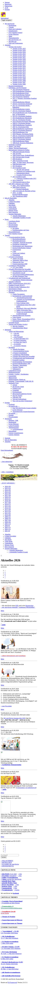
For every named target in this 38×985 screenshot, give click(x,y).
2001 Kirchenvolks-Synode (20, 157)
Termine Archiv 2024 (19, 52)
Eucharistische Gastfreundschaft (22, 296)
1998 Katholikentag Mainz (20, 141)
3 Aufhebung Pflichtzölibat (17, 265)
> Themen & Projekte (8, 916)
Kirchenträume (17, 392)
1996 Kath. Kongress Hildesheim (22, 143)
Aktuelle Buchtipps (18, 349)
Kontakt (7, 9)
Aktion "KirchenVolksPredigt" (18, 148)
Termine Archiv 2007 (19, 82)
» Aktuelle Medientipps (16, 550)
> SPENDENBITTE (7, 866)
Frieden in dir (16, 388)
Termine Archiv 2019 (19, 61)
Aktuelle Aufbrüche (15, 282)
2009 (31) (8, 517)
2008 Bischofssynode (19, 164)
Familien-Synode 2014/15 (17, 285)
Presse (7, 219)
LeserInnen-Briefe (14, 221)
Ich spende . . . (13, 413)
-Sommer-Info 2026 (14, 718)
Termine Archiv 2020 (19, 59)
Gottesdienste (13, 209)
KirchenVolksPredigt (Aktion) (21, 248)
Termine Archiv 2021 (19, 57)
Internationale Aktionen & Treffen (19, 150)
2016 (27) (8, 504)
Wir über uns (12, 41)
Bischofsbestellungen (19, 239)
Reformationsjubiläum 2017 (21, 321)
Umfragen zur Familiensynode (25, 171)
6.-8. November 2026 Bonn (10, 932)
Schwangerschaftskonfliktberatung (23, 274)
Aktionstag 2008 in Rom (20, 260)
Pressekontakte (13, 225)
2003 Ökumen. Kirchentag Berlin (22, 134)
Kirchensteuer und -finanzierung (22, 246)
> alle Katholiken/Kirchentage (10, 976)
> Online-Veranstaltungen (9, 877)
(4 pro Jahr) (9, 874)
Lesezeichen (12, 376)
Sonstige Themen (17, 367)
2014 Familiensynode (19, 168)
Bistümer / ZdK (13, 420)
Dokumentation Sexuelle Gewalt (22, 271)
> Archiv (16, 890)
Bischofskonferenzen (18, 241)
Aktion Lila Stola (17, 258)
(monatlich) (8, 876)
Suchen (4, 857)
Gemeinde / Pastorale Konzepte (22, 242)
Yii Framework (12, 982)
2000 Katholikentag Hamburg (21, 137)
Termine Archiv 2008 (19, 80)
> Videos (4, 879)
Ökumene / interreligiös (19, 365)
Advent (14, 385)
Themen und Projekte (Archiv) (18, 324)
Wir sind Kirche (9, 24)
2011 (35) (8, 513)
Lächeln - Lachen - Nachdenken (18, 374)
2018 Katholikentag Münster (21, 102)
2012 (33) (8, 511)
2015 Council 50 (17, 180)
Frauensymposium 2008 (19, 264)
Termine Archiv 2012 (19, 73)
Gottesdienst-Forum (15, 370)
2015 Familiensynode (19, 177)
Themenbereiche (14, 38)
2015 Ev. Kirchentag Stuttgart (21, 111)
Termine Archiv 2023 (19, 54)
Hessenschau (29, 605)
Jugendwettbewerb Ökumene (21, 315)
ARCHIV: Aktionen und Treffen (19, 184)
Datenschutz (8, 6)
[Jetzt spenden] (19, 480)
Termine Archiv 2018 (19, 63)
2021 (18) (8, 495)
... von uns (15, 333)
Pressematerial (13, 226)
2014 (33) (8, 508)
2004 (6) (7, 525)
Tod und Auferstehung (19, 399)
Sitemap (7, 2)
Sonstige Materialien (15, 214)
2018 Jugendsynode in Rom (21, 182)
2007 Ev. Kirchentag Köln (20, 127)
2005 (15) (8, 524)
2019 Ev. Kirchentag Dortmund (22, 104)
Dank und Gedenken (15, 29)
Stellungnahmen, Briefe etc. (17, 379)
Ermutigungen (13, 31)
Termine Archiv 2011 (19, 75)
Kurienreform (16, 249)
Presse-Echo (12, 223)
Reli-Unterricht (13, 212)
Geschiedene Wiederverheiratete (22, 280)
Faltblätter (12, 203)
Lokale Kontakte (14, 426)
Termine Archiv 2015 (19, 68)
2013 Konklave (17, 166)
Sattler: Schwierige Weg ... (24, 310)
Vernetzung (8, 419)
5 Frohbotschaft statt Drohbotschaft (19, 278)
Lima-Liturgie (16, 317)
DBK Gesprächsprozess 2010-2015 (19, 283)
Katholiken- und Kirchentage (18, 88)
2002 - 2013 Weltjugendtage (21, 185)
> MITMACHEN (6, 862)
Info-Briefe (12, 205)
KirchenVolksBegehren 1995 (21, 363)
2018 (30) (8, 501)
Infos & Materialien (11, 198)
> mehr (3, 625)
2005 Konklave (17, 159)
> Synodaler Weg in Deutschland (11, 901)
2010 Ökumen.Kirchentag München (23, 121)
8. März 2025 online (9, 958)
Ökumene (12, 292)
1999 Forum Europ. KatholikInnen (23, 155)
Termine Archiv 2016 (19, 66)
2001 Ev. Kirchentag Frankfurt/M (22, 136)
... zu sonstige (16, 344)
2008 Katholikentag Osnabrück (22, 125)
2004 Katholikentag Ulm (20, 132)
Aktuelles (11, 200)
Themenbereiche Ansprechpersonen (23, 411)
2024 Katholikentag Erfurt (20, 93)
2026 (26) (8, 486)
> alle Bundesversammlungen (10, 972)
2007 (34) (8, 520)
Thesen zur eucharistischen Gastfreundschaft (24, 313)
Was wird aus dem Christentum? (22, 401)
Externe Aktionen (14, 435)
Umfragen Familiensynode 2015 (26, 178)
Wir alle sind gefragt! (22, 169)
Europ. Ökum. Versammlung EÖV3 (23, 319)
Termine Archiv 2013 (19, 72)
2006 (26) (8, 522)
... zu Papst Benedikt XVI (20, 338)
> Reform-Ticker (6, 886)
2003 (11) (8, 527)
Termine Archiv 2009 (19, 79)
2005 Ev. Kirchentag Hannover (22, 130)
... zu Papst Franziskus (19, 340)
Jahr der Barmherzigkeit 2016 (18, 290)
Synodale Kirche (14, 322)
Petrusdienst (16, 255)
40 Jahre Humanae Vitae (20, 276)
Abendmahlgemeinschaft (24, 298)
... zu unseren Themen (19, 346)
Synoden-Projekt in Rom (24, 175)
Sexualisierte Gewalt (18, 273)
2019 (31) (8, 499)
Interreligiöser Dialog (15, 289)
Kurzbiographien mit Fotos (20, 230)
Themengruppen (14, 427)
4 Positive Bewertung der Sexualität (20, 269)
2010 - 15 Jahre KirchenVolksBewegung (20, 193)
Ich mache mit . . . (14, 406)
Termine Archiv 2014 (19, 70)
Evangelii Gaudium (18, 360)
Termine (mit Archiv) (15, 47)
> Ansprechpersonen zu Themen (11, 923)
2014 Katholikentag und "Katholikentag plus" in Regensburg (24, 113)
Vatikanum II (16, 369)
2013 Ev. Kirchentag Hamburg (21, 116)
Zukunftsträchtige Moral (19, 328)
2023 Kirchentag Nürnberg (20, 96)
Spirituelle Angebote (15, 145)
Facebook (12, 404)
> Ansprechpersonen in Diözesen (11, 920)
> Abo (20, 874)
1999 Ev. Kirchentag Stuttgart (21, 139)
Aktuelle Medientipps (19, 216)
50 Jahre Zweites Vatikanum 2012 (19, 287)
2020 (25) (8, 497)
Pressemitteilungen (14, 232)
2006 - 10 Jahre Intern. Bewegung (23, 162)
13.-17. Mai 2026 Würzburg (9, 937)
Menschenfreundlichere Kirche (21, 394)
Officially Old (16, 397)
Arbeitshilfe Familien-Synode (21, 217)
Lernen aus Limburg (18, 253)
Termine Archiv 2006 (19, 84)
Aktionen (7, 45)
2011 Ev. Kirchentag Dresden (21, 120)
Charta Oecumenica (18, 294)
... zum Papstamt (17, 337)
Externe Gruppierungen (16, 433)
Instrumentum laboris (22, 173)
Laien (14, 251)
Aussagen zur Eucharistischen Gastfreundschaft (25, 300)
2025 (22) (8, 488)
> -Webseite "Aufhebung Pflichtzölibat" (18, 607)
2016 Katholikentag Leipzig (21, 109)
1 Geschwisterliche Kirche (17, 237)
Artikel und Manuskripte (16, 331)
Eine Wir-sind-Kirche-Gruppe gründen (24, 408)
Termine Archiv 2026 (19, 50)
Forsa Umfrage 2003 (22, 303)
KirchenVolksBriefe (22, 189)
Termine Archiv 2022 (19, 56)
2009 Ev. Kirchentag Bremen (21, 123)
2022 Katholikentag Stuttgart (21, 95)
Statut (10, 36)
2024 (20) (8, 490)
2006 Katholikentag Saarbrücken (22, 128)
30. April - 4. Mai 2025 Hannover (11, 952)
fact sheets (15, 228)
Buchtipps (12, 347)
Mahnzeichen (13, 378)
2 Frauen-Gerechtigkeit (16, 257)
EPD (16, 605)
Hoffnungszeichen (14, 372)
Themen (7, 235)
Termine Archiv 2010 (19, 77)
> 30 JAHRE (10, 864)
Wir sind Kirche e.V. (15, 40)
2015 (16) (8, 506)
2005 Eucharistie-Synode (20, 161)
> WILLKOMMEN (7, 861)
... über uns (15, 335)
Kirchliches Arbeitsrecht (19, 244)
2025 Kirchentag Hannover (20, 89)
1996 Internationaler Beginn (21, 152)
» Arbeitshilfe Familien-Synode (18, 552)
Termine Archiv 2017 (19, 64)
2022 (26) (8, 493)
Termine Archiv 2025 (19, 48)
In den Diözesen (14, 34)
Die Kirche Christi (18, 386)
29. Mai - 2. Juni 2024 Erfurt (9, 968)
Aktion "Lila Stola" (15, 146)
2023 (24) (8, 492)
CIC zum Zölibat (17, 267)
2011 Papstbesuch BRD (19, 196)
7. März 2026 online (9, 942)
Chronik (11, 27)
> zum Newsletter (6, 706)
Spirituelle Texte (14, 383)
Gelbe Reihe (12, 207)
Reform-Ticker (13, 210)
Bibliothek (8, 330)
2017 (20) (8, 502)
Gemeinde (15, 390)
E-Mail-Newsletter (14, 201)
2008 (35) (8, 518)
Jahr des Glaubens (18, 326)
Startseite (7, 438)
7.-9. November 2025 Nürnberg (10, 947)
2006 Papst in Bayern (19, 187)
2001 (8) (7, 531)
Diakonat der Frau (18, 262)
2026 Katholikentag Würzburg (21, 91)
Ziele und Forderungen (16, 43)
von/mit (14, 879)
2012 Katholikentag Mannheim (22, 118)
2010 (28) (8, 515)
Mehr (2, 611)
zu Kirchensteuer (17, 429)
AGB (6, 8)
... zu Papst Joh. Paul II (19, 342)
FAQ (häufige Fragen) (15, 32)
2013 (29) (8, 509)
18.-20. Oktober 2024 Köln (12, 963)
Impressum (8, 4)
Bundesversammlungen (16, 86)
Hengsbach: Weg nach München (26, 308)
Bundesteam (12, 25)
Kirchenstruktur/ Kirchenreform (22, 362)
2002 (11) (8, 529)
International (4, 18)
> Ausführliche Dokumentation (11, 765)
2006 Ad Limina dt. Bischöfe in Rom (23, 191)
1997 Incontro (16, 153)
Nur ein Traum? (17, 395)
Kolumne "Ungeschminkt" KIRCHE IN (21, 381)
